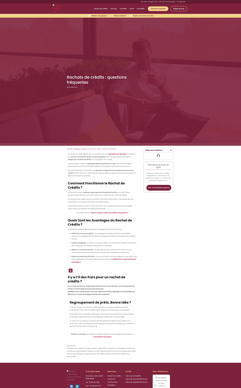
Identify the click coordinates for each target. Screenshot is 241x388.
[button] (171, 150)
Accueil (69, 149)
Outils (131, 9)
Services (114, 9)
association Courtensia (102, 337)
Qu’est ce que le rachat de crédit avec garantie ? (109, 213)
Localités (123, 9)
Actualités (141, 9)
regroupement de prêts (117, 154)
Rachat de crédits (101, 9)
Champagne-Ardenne (80, 149)
